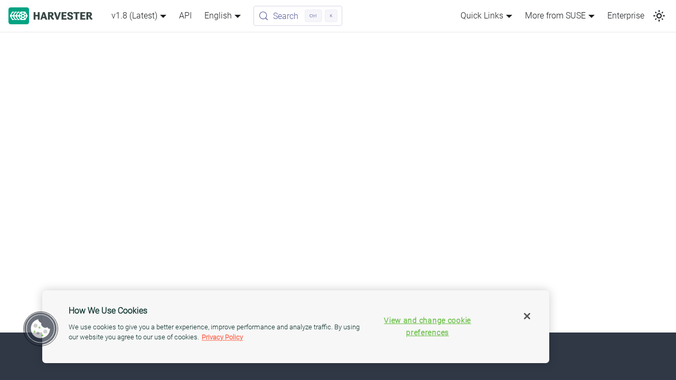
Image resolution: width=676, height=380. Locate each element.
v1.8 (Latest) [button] (134, 16)
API (185, 16)
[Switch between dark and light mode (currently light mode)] (659, 15)
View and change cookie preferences (427, 326)
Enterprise (625, 16)
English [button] (218, 16)
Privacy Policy (222, 337)
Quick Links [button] (482, 16)
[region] (295, 326)
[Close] (527, 316)
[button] (41, 329)
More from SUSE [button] (555, 16)
